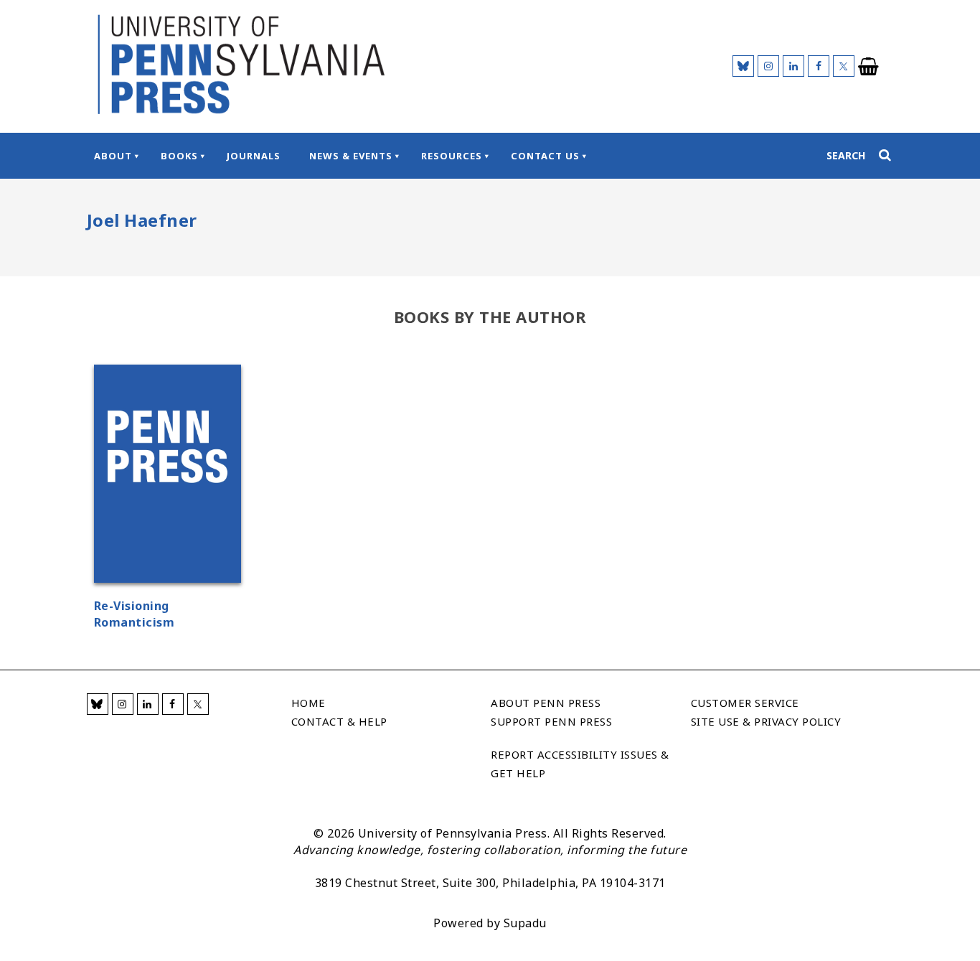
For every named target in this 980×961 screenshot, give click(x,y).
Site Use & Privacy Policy (766, 721)
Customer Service (745, 702)
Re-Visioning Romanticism (134, 614)
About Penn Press (545, 702)
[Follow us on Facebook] (818, 66)
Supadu (525, 923)
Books (179, 155)
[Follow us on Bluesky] (743, 66)
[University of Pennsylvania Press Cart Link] (868, 67)
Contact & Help (339, 721)
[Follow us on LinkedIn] (793, 66)
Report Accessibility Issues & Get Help (580, 763)
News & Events (350, 155)
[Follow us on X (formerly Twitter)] (843, 66)
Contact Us (545, 155)
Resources (451, 155)
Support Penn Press (551, 721)
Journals (254, 155)
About (113, 155)
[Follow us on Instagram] (768, 66)
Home (308, 702)
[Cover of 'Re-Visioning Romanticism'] (167, 476)
